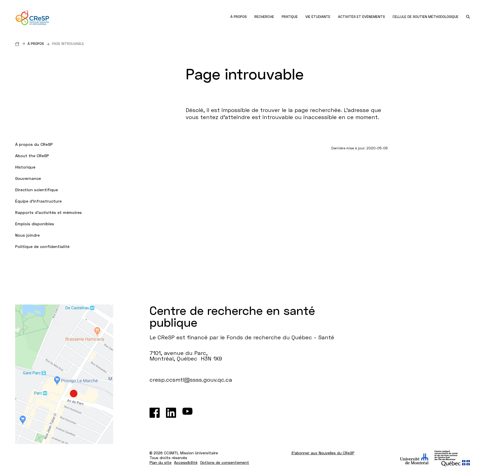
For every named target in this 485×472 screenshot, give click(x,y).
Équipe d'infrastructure (38, 201)
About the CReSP (32, 155)
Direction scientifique (36, 189)
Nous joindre (27, 235)
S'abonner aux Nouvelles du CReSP (322, 453)
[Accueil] (21, 43)
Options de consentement (224, 462)
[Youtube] (187, 413)
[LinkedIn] (171, 413)
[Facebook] (155, 413)
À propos (36, 43)
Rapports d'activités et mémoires (48, 212)
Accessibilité (186, 462)
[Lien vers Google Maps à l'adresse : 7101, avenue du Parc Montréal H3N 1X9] (64, 374)
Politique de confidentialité (42, 246)
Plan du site (161, 462)
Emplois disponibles (34, 223)
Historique (26, 166)
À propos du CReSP (34, 144)
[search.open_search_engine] (468, 17)
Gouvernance (28, 178)
